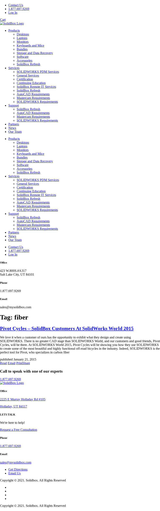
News (12, 128)
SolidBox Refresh (28, 64)
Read (3, 363)
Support (13, 105)
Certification (25, 79)
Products (14, 30)
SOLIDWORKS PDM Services (38, 71)
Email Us (14, 473)
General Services (28, 75)
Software (23, 56)
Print (19, 363)
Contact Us (15, 5)
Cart (3, 19)
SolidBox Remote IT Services (36, 86)
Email (11, 363)
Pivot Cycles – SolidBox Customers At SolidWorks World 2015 (67, 328)
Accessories (24, 60)
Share (26, 363)
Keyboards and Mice (30, 45)
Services (13, 68)
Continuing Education (31, 83)
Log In (12, 12)
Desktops (23, 34)
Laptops (22, 38)
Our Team (15, 131)
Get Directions (18, 469)
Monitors (23, 42)
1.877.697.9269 (18, 9)
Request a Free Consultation (18, 429)
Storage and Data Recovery (35, 53)
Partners (13, 124)
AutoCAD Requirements (33, 94)
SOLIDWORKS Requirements (37, 101)
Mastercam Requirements (33, 98)
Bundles (22, 49)
